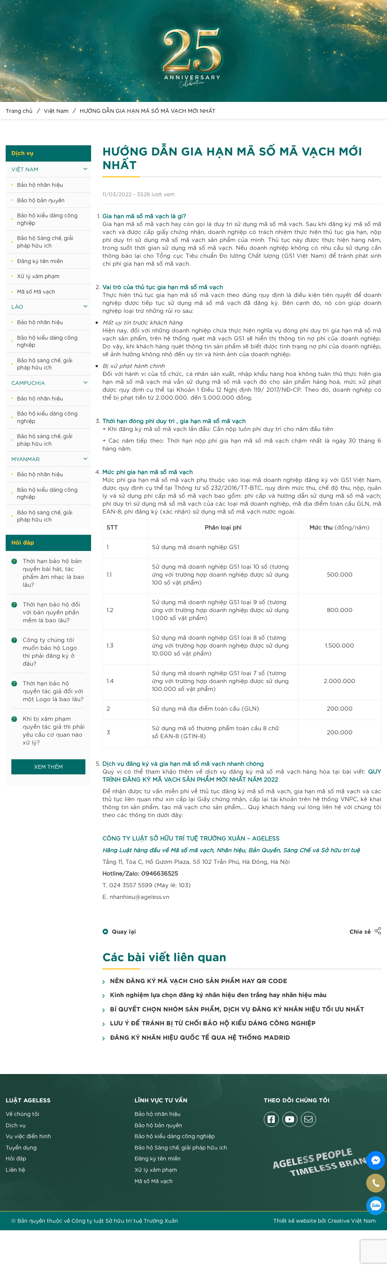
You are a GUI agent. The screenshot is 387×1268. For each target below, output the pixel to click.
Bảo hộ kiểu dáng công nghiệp (47, 219)
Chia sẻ (360, 932)
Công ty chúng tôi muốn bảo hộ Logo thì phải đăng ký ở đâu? (50, 651)
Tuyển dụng (21, 1147)
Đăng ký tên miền (40, 260)
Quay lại (124, 932)
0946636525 (375, 1205)
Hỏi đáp (16, 1158)
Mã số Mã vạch (36, 291)
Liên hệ (15, 1169)
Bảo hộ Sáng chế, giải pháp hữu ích (45, 241)
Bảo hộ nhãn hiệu (40, 184)
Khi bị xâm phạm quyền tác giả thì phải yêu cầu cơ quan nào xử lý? (54, 730)
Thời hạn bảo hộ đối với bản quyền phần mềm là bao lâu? (51, 611)
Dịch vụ (16, 1125)
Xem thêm (48, 766)
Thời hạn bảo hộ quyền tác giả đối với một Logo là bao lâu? (53, 690)
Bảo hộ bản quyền (41, 200)
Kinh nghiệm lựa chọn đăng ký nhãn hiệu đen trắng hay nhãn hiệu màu (218, 995)
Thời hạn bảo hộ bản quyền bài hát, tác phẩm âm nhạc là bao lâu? (53, 572)
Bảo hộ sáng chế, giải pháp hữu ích (45, 364)
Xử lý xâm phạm (38, 275)
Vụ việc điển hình (28, 1136)
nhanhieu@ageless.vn (139, 896)
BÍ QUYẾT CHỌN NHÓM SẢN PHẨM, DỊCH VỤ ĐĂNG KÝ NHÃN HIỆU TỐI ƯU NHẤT (237, 1009)
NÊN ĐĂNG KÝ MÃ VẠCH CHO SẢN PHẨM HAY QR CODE (198, 981)
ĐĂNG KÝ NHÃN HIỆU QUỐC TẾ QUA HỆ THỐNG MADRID (200, 1038)
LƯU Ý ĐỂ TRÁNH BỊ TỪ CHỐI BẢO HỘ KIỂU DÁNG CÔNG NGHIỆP (213, 1023)
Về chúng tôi (22, 1113)
